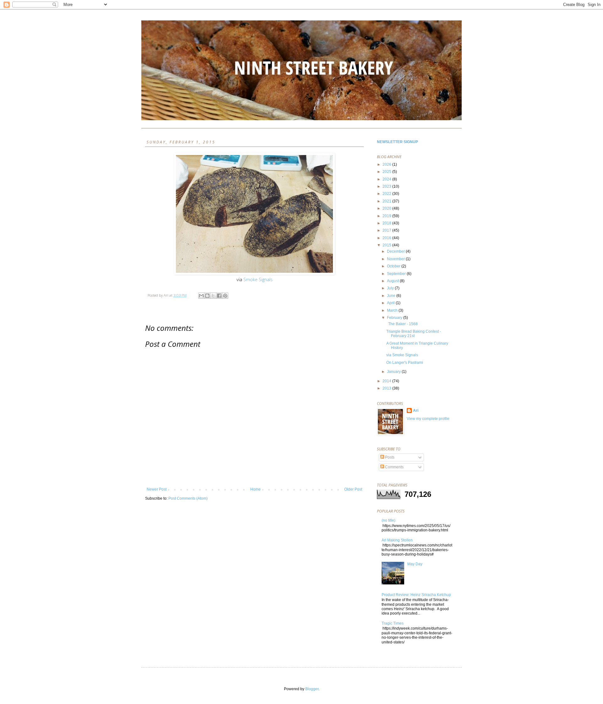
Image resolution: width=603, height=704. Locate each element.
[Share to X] (213, 296)
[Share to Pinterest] (225, 296)
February (395, 317)
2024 (387, 179)
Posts (389, 457)
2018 (387, 223)
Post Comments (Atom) (188, 498)
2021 (387, 201)
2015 (387, 245)
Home (255, 489)
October (394, 266)
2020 (387, 208)
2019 (387, 216)
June (391, 295)
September (397, 273)
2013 (387, 388)
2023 (387, 186)
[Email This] (201, 296)
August (393, 281)
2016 (387, 238)
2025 (387, 171)
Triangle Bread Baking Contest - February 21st (413, 333)
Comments (394, 467)
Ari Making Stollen (397, 540)
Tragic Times (393, 623)
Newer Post (156, 489)
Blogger (311, 689)
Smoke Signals (258, 279)
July (391, 288)
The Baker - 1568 (402, 324)
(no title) (388, 520)
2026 (387, 164)
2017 (387, 230)
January (394, 371)
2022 (387, 193)
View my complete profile (428, 418)
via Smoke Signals (402, 355)
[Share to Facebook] (219, 296)
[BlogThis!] (207, 296)
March (393, 310)
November (396, 259)
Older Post (353, 489)
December (396, 251)
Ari (415, 410)
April (391, 303)
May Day (414, 564)
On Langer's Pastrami (404, 362)
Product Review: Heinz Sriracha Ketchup (416, 595)
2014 (387, 381)
